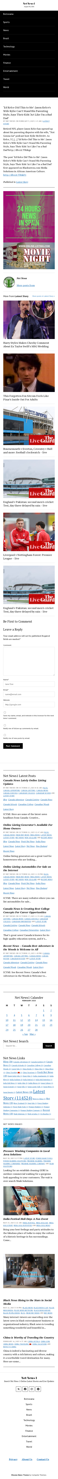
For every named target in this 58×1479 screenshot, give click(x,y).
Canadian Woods (43, 793)
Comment (7, 645)
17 (7, 1024)
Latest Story (9, 796)
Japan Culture (47, 1083)
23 (51, 1024)
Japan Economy (10, 1087)
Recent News (46, 838)
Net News (19, 838)
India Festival (29, 1080)
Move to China (39, 1099)
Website (6, 700)
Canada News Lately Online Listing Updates (24, 782)
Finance (7, 62)
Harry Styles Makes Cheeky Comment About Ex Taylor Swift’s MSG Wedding (26, 344)
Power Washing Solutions (14, 1161)
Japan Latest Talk (35, 1087)
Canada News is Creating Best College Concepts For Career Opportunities (26, 910)
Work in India (34, 1114)
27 (29, 1029)
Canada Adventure (11, 790)
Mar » (33, 1034)
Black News (28, 1308)
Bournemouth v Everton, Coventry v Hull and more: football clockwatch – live (27, 450)
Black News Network (23, 1310)
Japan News (48, 1087)
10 (7, 1020)
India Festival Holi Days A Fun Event (25, 1219)
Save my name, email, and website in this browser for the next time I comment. (28, 716)
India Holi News (10, 1083)
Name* (6, 679)
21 (36, 1024)
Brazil (6, 38)
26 (21, 1029)
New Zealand (31, 838)
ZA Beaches (45, 1114)
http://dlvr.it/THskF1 (14, 174)
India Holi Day (42, 1223)
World (6, 87)
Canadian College (26, 793)
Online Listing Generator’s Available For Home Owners (27, 826)
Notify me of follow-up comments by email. (21, 728)
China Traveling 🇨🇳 (14, 1072)
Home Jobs (28, 1076)
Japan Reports (9, 1092)
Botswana (8, 13)
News (6, 30)
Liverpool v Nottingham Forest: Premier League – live (27, 556)
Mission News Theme (20, 1475)
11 (14, 1020)
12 (21, 1020)
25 (14, 1029)
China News (8, 1344)
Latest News (46, 835)
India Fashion (16, 1079)
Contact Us (43, 1459)
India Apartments (41, 1076)
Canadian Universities (21, 921)
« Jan (25, 1034)
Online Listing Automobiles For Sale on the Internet (27, 868)
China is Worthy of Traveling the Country (28, 1337)
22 (43, 1024)
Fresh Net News (22, 835)
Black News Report (42, 1310)
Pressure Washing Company (31, 1110)
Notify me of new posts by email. (16, 738)
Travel (6, 79)
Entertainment (10, 70)
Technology (9, 46)
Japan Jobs (22, 1087)
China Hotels (28, 1069)
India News (35, 835)
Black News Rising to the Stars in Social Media (27, 1301)
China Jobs (39, 1069)
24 (7, 1029)
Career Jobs (16, 1069)
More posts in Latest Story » (43, 296)
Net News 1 (29, 3)
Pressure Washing (36, 1107)
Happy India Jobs (15, 1076)
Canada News (42, 790)
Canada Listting (28, 790)
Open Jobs (32, 1103)
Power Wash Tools (20, 1107)
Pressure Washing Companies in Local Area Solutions (26, 1152)
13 (29, 1020)
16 (51, 1020)
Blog (45, 788)
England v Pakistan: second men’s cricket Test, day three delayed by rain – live (28, 503)
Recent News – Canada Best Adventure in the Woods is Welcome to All (28, 947)
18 (14, 1024)
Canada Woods (9, 967)
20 (29, 1024)
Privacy (13, 1459)
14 (36, 1020)
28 (36, 1029)
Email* (5, 690)
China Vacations (30, 1072)
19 (21, 1024)
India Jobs (23, 1083)
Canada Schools (10, 793)
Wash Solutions (20, 1114)
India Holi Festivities (44, 1080)
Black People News (11, 1313)
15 (43, 1020)
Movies (6, 54)
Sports (6, 22)
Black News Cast (41, 1308)
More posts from (26, 285)
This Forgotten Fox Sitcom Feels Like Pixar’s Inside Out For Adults (26, 397)
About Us (27, 1459)
